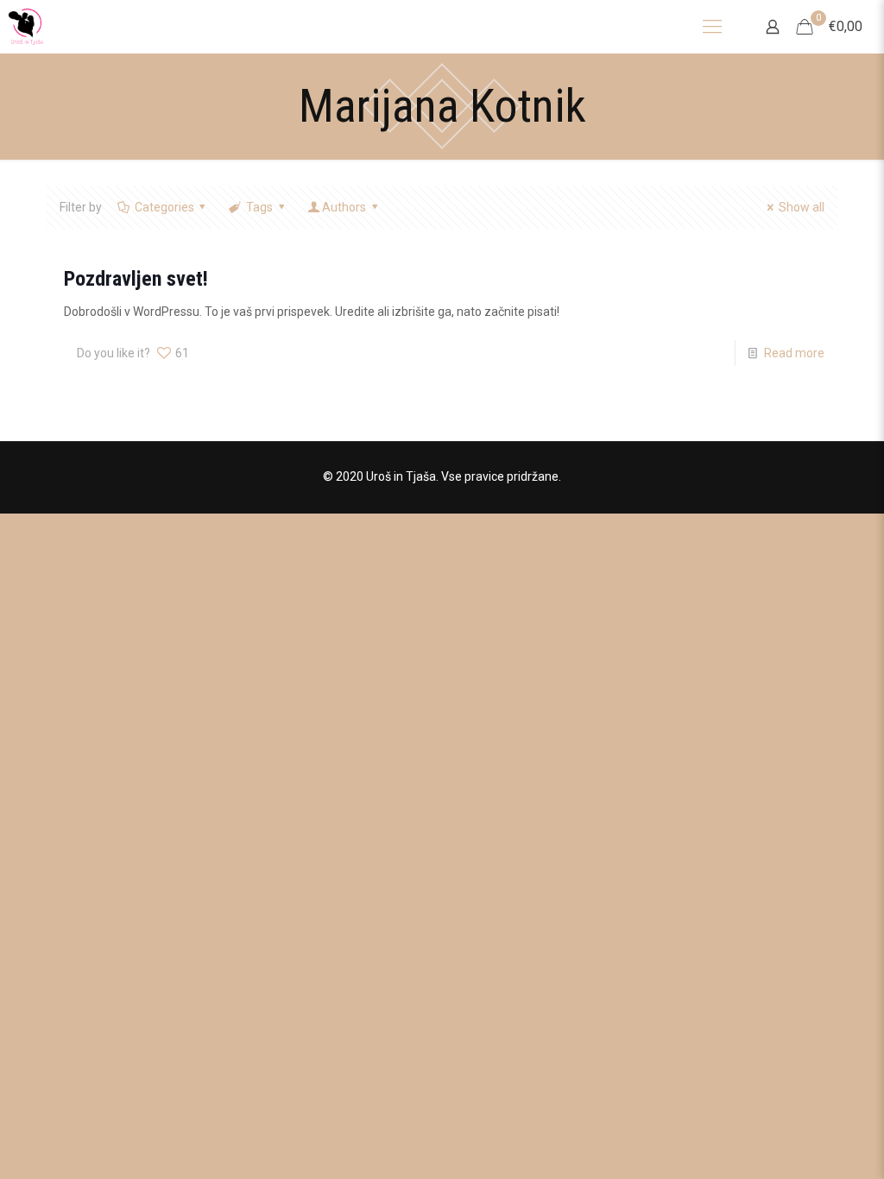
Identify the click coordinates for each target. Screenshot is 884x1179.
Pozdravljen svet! (136, 279)
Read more (794, 353)
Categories (164, 207)
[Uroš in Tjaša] (26, 26)
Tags (259, 207)
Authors (344, 207)
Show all (801, 207)
